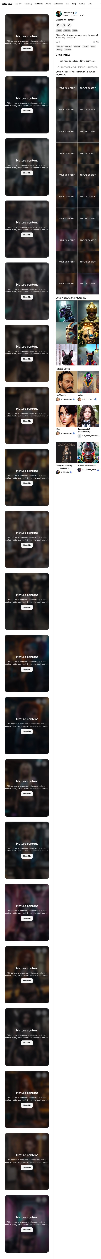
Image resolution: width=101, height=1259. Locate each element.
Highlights (39, 4)
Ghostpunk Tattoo (65, 19)
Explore (19, 4)
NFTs (90, 4)
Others (59, 31)
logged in (78, 61)
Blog (67, 4)
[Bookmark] (63, 25)
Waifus (82, 4)
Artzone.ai (7, 4)
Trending (28, 4)
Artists (48, 4)
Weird (75, 31)
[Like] (58, 25)
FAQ (74, 4)
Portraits (67, 31)
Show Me (27, 49)
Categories (58, 4)
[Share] (69, 25)
